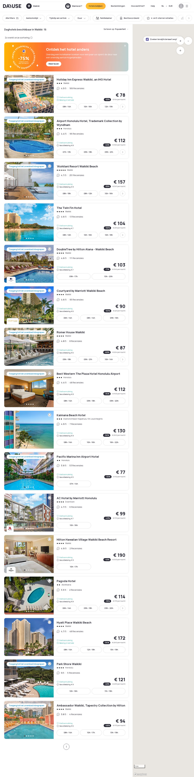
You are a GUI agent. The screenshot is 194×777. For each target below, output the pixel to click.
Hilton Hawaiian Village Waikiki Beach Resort (66, 554)
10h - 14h (109, 359)
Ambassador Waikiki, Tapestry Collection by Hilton (66, 720)
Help (153, 6)
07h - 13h (67, 152)
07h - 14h (74, 483)
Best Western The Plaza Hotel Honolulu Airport (66, 388)
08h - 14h (67, 106)
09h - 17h (73, 276)
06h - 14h (68, 318)
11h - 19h (108, 691)
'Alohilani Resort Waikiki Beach (66, 181)
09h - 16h (114, 318)
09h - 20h (114, 401)
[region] (163, 400)
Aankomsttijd (32, 18)
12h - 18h (91, 649)
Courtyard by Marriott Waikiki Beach (66, 305)
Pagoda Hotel (66, 595)
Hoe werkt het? (138, 6)
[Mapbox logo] (140, 774)
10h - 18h (109, 235)
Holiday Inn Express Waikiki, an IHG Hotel (66, 94)
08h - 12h (88, 193)
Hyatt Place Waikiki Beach (66, 637)
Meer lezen (53, 64)
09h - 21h (109, 152)
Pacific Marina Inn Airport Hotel (66, 471)
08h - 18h (67, 193)
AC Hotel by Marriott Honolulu (66, 513)
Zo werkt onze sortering (17, 37)
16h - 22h (114, 442)
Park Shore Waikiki (66, 678)
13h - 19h (114, 732)
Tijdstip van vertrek (57, 18)
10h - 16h (88, 106)
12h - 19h (109, 106)
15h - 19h (114, 649)
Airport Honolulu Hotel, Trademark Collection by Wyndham (66, 137)
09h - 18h (88, 152)
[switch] (104, 18)
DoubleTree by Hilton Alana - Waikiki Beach (66, 264)
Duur (80, 18)
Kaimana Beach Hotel (66, 430)
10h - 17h (74, 566)
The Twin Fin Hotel (66, 222)
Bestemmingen (118, 6)
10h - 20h (108, 276)
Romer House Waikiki (66, 347)
